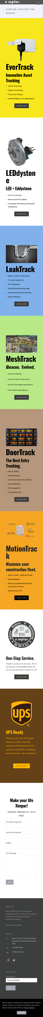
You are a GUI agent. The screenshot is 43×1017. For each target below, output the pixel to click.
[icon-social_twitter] (14, 960)
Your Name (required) (13, 822)
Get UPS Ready (21, 766)
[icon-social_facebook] (9, 960)
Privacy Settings (29, 1008)
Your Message (11, 853)
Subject (8, 843)
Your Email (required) (13, 832)
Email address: (10, 977)
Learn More (21, 106)
